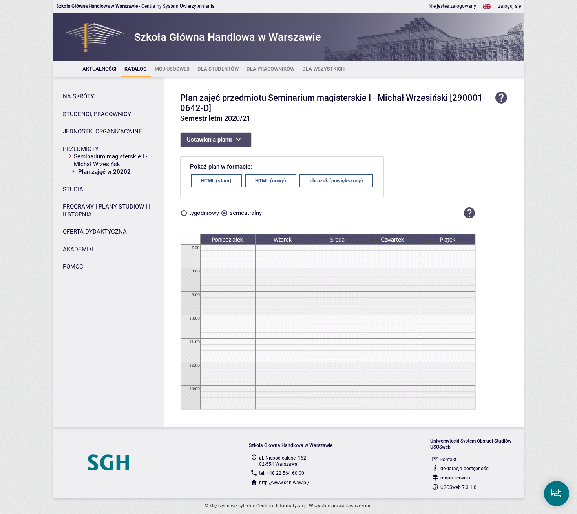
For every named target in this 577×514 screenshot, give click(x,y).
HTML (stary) (216, 180)
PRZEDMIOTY (81, 149)
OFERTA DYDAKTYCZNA (95, 231)
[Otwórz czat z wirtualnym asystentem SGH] (556, 493)
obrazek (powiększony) (336, 180)
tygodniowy (204, 212)
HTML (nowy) (270, 180)
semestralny (246, 212)
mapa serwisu (455, 478)
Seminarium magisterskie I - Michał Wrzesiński (110, 160)
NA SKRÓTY (78, 96)
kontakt (448, 459)
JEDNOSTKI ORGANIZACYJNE (102, 131)
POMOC (73, 266)
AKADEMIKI (78, 249)
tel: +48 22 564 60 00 (281, 473)
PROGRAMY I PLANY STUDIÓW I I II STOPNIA (106, 210)
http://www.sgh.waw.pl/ (284, 482)
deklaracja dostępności (464, 468)
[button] (469, 213)
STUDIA (73, 189)
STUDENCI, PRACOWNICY (97, 114)
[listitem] (100, 69)
